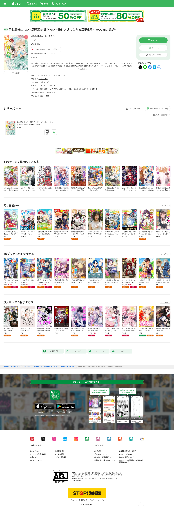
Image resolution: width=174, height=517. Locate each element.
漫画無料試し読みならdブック (12, 366)
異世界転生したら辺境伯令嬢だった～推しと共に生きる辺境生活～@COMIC (68, 89)
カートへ (155, 48)
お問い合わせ (34, 457)
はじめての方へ (35, 451)
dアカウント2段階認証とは (102, 457)
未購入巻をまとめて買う (159, 109)
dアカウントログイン (37, 460)
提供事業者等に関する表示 (127, 451)
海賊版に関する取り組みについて (104, 460)
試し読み (17, 73)
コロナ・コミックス (47, 86)
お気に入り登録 (134, 109)
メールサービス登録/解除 (38, 454)
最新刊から (165, 115)
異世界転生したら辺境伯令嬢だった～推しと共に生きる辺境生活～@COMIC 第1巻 (36, 123)
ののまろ (66, 75)
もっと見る (164, 205)
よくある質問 (59, 454)
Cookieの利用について (126, 457)
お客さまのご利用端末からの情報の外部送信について (131, 461)
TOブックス (43, 79)
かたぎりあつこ (37, 36)
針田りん (57, 75)
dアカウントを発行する (78, 500)
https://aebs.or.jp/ (79, 480)
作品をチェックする (155, 55)
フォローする (54, 36)
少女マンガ (44, 82)
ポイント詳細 (53, 49)
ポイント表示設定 (60, 457)
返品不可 (34, 57)
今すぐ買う (155, 40)
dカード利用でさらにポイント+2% (42, 54)
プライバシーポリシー (101, 454)
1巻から (156, 115)
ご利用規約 (97, 451)
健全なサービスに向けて (127, 454)
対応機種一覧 (59, 451)
